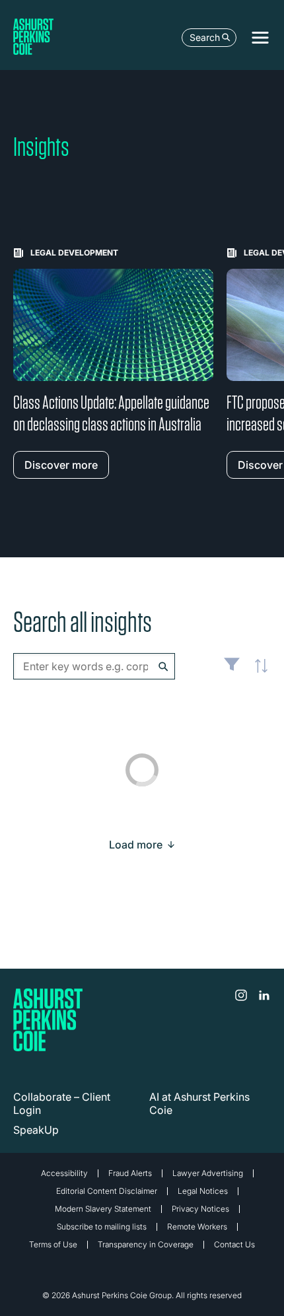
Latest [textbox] (258, 673)
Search (205, 37)
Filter (232, 669)
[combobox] (94, 666)
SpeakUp (36, 1129)
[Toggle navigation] (260, 37)
